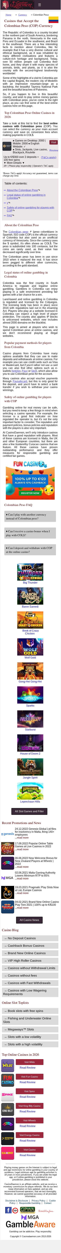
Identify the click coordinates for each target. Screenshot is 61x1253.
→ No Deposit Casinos (20, 938)
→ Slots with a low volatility (22, 1037)
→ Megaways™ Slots (19, 1029)
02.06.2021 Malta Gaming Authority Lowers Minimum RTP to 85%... (35, 875)
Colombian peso (18, 231)
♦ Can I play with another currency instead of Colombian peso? (26, 516)
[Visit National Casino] (6, 149)
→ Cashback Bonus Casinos (24, 945)
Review (53, 150)
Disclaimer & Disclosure (16, 1200)
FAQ (9, 215)
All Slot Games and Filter (29, 811)
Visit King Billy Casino (30, 1106)
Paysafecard (20, 381)
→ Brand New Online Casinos (25, 953)
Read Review (27, 1067)
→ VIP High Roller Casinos (22, 960)
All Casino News (29, 920)
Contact (47, 1203)
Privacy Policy (38, 1200)
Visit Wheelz (29, 1120)
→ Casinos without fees (20, 975)
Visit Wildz (29, 1062)
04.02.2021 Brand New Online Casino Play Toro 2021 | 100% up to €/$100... (37, 904)
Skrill (34, 371)
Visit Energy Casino (30, 1135)
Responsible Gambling (29, 1203)
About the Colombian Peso (22, 190)
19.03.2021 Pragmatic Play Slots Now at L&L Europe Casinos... (37, 890)
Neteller (16, 371)
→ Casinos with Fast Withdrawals (27, 983)
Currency (22, 15)
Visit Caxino (30, 1149)
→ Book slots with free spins (23, 1011)
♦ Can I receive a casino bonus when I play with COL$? (28, 533)
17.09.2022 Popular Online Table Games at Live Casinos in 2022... (34, 846)
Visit (53, 142)
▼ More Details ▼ (14, 162)
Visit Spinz (29, 1091)
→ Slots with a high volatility (23, 1044)
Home (8, 15)
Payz (25, 371)
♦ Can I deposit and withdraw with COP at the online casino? (29, 550)
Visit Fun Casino (29, 1076)
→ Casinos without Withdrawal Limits (29, 968)
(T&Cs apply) (48, 157)
